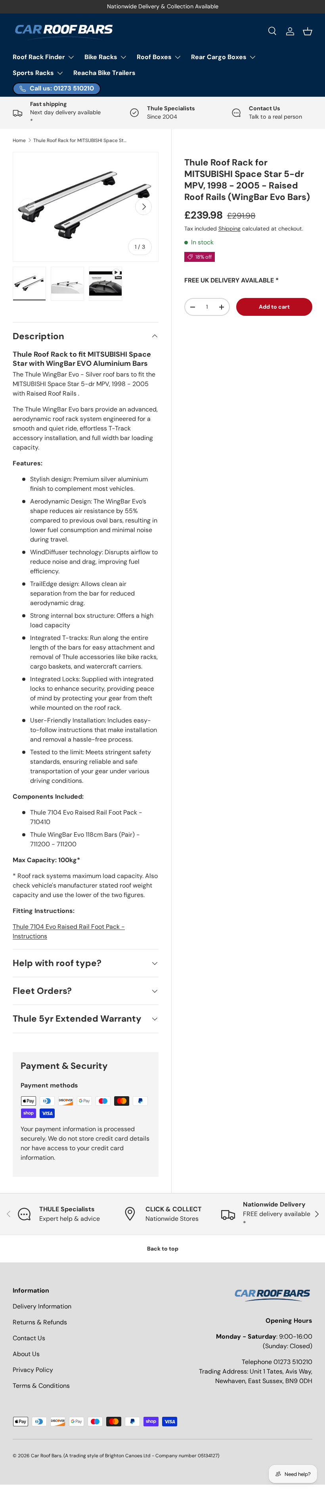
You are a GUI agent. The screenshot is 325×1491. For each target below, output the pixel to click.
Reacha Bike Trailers (104, 73)
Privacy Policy (33, 1370)
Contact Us (29, 1338)
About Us (26, 1354)
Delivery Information (42, 1306)
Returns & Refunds (40, 1322)
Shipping (229, 228)
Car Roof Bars (46, 1456)
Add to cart (274, 306)
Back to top (162, 1248)
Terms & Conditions (41, 1385)
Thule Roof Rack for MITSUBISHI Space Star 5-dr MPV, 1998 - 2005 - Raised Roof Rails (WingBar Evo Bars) (80, 140)
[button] (307, 31)
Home (19, 140)
